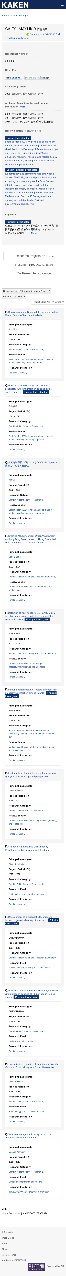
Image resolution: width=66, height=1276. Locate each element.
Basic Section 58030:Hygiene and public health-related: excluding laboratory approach (31, 177)
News (5, 1249)
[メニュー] (62, 4)
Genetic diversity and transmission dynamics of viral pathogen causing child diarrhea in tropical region (31, 993)
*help (58, 34)
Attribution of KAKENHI (14, 1260)
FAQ (4, 1243)
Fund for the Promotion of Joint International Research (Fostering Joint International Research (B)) (31, 733)
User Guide (8, 1237)
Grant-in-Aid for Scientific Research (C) (26, 426)
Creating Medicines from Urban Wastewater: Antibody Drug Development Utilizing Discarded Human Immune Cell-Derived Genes (30, 539)
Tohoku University (17, 449)
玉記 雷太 (13, 329)
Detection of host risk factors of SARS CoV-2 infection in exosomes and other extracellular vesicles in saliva (30, 616)
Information (8, 1232)
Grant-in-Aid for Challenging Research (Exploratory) (32, 653)
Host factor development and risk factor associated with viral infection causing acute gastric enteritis (28, 388)
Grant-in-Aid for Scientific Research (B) (26, 349)
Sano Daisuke (15, 557)
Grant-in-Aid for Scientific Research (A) (26, 811)
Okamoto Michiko (17, 864)
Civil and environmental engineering (25, 1182)
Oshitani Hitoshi (16, 791)
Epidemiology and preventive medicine (25, 173)
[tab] (34, 256)
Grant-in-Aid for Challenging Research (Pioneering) (32, 577)
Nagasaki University (18, 373)
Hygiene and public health (19, 164)
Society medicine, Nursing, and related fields (29, 160)
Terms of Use (9, 1254)
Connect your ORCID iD (42, 34)
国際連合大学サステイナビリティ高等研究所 (29, 1192)
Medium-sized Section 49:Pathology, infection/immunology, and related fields (31, 149)
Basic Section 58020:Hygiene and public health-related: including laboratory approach (29, 185)
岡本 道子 (13, 480)
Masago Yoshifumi (17, 1152)
